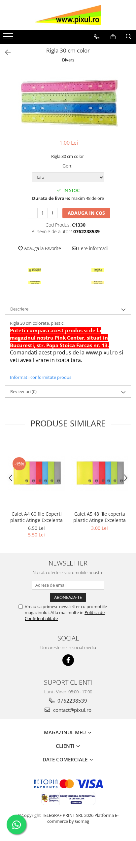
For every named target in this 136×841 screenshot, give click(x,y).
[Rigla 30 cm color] (68, 101)
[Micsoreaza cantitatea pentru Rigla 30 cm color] (33, 213)
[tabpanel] (68, 101)
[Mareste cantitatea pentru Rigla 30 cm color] (52, 213)
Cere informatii (92, 248)
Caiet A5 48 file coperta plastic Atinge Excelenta (99, 517)
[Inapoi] (5, 52)
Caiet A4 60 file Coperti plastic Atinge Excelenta (36, 517)
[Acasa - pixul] (68, 15)
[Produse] (9, 38)
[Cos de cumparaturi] (113, 36)
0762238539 (71, 700)
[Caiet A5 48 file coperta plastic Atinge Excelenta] (99, 473)
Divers (68, 60)
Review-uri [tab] (23, 391)
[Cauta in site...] (128, 36)
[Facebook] (68, 660)
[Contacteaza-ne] (96, 36)
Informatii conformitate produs (40, 377)
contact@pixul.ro (71, 710)
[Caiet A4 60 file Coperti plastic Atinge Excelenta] (36, 473)
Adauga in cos (86, 213)
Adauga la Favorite (42, 248)
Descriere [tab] (19, 309)
